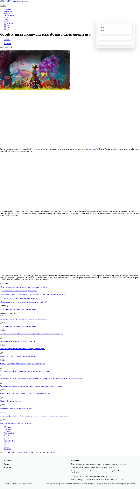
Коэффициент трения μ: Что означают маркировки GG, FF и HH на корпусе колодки (33, 294)
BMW (6, 21)
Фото (6, 19)
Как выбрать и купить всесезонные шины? (16, 408)
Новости (7, 9)
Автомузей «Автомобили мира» (12, 401)
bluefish (95, 149)
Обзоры (7, 13)
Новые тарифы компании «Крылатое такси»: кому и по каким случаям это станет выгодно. (34, 416)
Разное (6, 464)
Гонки (6, 29)
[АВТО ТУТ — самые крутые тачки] (14, 1)
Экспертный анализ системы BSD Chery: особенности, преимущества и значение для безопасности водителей (41, 379)
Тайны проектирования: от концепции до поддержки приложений (25, 393)
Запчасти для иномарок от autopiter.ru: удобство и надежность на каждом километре (31, 386)
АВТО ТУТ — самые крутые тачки (19, 452)
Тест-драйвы (9, 15)
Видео (6, 17)
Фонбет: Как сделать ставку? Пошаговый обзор (18, 356)
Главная (7, 40)
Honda (6, 27)
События (7, 44)
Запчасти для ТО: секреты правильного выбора (19, 298)
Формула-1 (8, 11)
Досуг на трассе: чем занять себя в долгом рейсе (19, 291)
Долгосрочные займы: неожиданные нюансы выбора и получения (25, 371)
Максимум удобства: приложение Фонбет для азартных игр (22, 364)
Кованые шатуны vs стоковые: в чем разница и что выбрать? (24, 302)
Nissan (6, 25)
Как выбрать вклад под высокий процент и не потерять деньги (24, 287)
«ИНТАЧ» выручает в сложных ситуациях (16, 423)
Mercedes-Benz (9, 23)
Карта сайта (55, 452)
